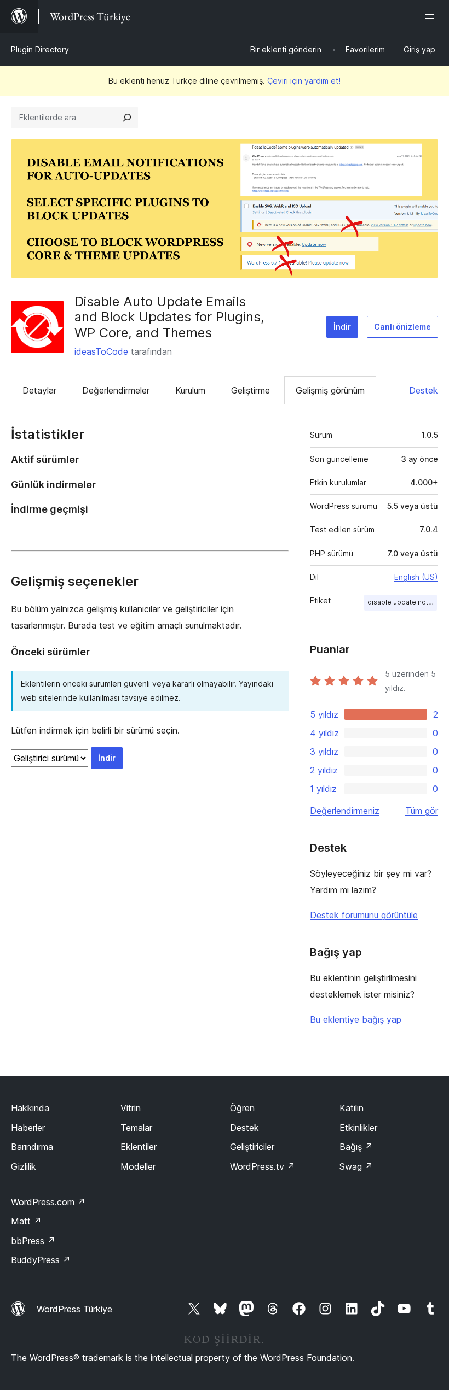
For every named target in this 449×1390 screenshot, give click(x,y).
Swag (356, 1166)
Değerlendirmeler (115, 390)
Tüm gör (421, 810)
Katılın (351, 1107)
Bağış (356, 1146)
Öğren (242, 1107)
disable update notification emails (402, 602)
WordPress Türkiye (74, 1309)
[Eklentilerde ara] (127, 117)
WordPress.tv (262, 1166)
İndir (342, 326)
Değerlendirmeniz (344, 810)
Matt (26, 1221)
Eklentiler (138, 1146)
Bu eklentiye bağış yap (355, 1019)
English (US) (416, 577)
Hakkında (30, 1107)
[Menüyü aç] (431, 16)
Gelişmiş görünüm (330, 390)
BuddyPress (41, 1259)
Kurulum (190, 390)
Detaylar (39, 390)
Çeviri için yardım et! (304, 80)
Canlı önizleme (402, 326)
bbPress (33, 1240)
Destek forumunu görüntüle (364, 915)
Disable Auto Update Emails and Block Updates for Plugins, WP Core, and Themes (169, 317)
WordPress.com (48, 1202)
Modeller (138, 1166)
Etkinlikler (358, 1127)
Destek (423, 390)
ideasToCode (101, 351)
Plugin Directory (40, 49)
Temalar (136, 1127)
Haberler (28, 1127)
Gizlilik (23, 1166)
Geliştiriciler (252, 1146)
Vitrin (130, 1107)
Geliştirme (250, 390)
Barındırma (32, 1146)
